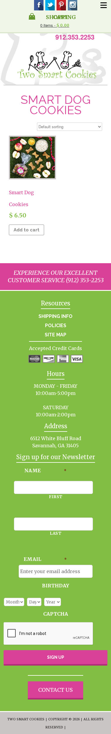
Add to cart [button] (26, 230)
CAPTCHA (55, 614)
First (55, 496)
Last (56, 533)
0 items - (54, 25)
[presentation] (49, 633)
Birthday (55, 586)
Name (45, 470)
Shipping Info (55, 316)
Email (45, 559)
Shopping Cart (61, 17)
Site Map (55, 335)
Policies (55, 325)
